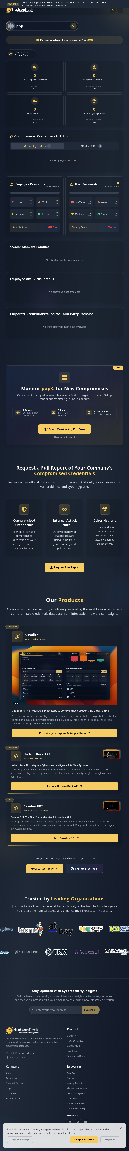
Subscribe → (91, 1009)
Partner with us (14, 1078)
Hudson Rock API (76, 1040)
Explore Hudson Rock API (62, 786)
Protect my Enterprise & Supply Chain (62, 733)
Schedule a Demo (76, 1055)
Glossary (71, 1078)
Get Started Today (42, 868)
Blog (8, 1088)
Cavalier (71, 1035)
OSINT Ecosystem (76, 1093)
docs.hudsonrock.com (32, 758)
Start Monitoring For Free (67, 429)
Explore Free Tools (86, 868)
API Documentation (77, 1103)
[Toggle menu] (120, 10)
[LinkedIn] (70, 1122)
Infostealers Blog (76, 1108)
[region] (64, 1135)
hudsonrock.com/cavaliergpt (35, 810)
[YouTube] (86, 1122)
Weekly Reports (75, 1083)
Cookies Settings (20, 1139)
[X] (78, 1122)
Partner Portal (13, 1098)
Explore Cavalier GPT (63, 838)
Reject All (110, 1139)
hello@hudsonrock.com (22, 1053)
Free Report (73, 1050)
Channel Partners (15, 1083)
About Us (11, 1073)
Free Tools (72, 1073)
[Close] (120, 1128)
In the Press (12, 1093)
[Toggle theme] (113, 10)
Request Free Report (66, 567)
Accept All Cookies (84, 1139)
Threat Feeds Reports (78, 1088)
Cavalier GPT (73, 1045)
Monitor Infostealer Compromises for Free (66, 39)
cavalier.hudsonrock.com (36, 639)
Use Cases (72, 1098)
